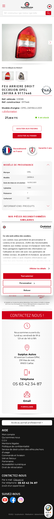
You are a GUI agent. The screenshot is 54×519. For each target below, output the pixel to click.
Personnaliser (25, 283)
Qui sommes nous (11, 437)
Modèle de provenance (19, 164)
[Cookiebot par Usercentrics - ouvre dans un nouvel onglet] (40, 227)
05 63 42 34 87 (27, 383)
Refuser (27, 290)
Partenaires (7, 461)
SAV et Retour (9, 458)
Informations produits (19, 206)
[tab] (27, 164)
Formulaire (27, 407)
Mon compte (8, 434)
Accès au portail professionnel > (27, 423)
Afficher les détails (38, 268)
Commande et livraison (13, 455)
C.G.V (4, 440)
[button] (50, 42)
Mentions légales (10, 443)
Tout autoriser (27, 276)
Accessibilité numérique (14, 464)
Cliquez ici (18, 480)
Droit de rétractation (12, 467)
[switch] (48, 515)
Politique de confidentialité (15, 446)
